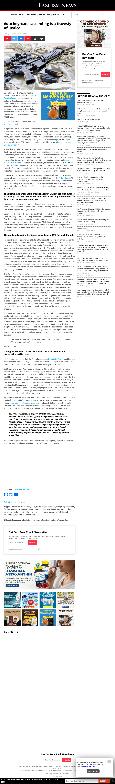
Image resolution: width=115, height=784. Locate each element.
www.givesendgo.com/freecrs (24, 403)
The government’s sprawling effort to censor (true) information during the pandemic (93, 170)
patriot (51, 512)
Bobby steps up (83, 228)
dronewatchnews (17, 14)
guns (6, 512)
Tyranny (18, 515)
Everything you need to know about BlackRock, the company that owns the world (93, 259)
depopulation (44, 14)
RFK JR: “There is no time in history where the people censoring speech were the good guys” (93, 111)
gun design (51, 509)
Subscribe (104, 781)
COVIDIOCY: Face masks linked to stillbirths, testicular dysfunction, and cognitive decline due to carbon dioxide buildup (93, 190)
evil (64, 14)
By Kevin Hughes (90, 215)
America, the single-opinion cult (88, 120)
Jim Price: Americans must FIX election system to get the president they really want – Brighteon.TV (94, 211)
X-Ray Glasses (65, 178)
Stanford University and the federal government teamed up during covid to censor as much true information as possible (94, 160)
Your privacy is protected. (15, 549)
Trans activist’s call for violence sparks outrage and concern (91, 101)
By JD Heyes (89, 132)
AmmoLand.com (10, 124)
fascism (56, 14)
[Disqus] (39, 663)
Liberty (26, 512)
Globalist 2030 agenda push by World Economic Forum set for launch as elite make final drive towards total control (93, 128)
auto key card (29, 507)
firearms (14, 509)
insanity (12, 512)
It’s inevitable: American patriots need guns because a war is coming (93, 221)
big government (48, 507)
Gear (44, 509)
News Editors (22, 34)
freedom (38, 509)
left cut (19, 512)
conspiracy (60, 507)
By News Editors (90, 115)
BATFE (38, 507)
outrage (44, 512)
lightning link (35, 512)
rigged (58, 512)
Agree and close (93, 771)
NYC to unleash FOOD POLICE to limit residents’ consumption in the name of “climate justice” (91, 179)
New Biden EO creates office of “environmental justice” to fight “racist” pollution (91, 237)
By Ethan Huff (89, 145)
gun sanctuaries (64, 509)
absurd (20, 507)
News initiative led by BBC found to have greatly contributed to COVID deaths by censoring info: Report (91, 200)
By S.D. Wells (89, 254)
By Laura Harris (90, 104)
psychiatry (31, 14)
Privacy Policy (57, 776)
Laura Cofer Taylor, (56, 359)
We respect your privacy (46, 770)
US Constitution (28, 515)
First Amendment (26, 509)
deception (70, 507)
